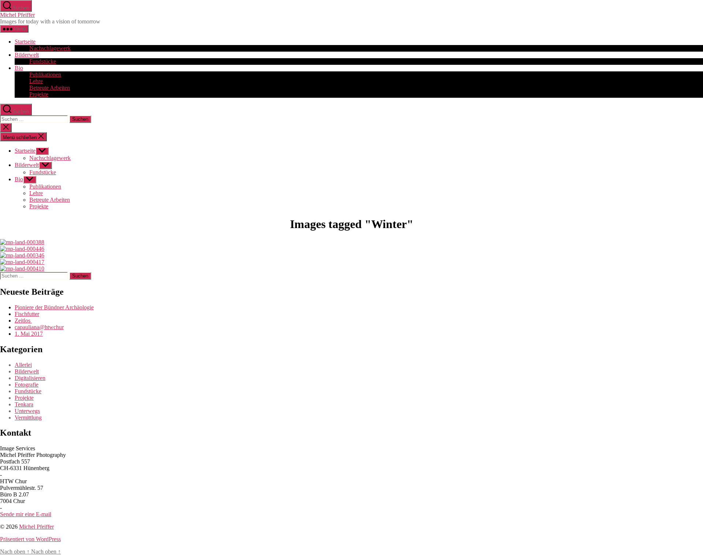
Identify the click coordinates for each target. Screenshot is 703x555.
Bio (19, 68)
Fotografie (26, 384)
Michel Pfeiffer (17, 15)
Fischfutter (27, 314)
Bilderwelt (27, 55)
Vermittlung (28, 417)
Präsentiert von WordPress (30, 539)
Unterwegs (27, 411)
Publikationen (45, 74)
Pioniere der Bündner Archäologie (54, 307)
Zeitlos (23, 320)
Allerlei (23, 365)
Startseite (25, 41)
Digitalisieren (30, 378)
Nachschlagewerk (50, 48)
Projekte (38, 94)
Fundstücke (42, 61)
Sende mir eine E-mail (25, 514)
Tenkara (24, 404)
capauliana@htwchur (39, 327)
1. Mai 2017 (29, 334)
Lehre (36, 81)
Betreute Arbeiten (49, 88)
